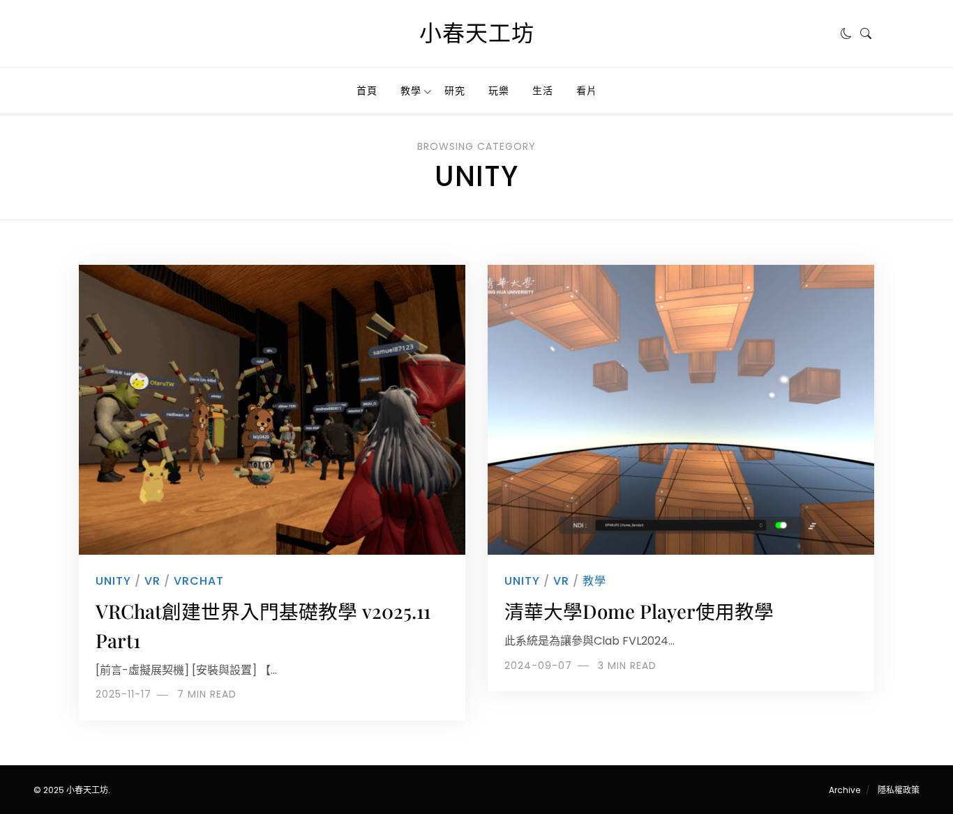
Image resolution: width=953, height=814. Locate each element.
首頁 (367, 91)
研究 (454, 91)
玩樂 (498, 91)
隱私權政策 (899, 790)
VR (152, 581)
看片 (586, 91)
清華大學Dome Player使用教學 (639, 611)
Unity (113, 581)
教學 (410, 91)
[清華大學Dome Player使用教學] (681, 410)
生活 (542, 91)
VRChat (199, 581)
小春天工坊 (476, 33)
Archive (844, 790)
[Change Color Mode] (846, 33)
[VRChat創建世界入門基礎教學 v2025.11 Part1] (272, 410)
